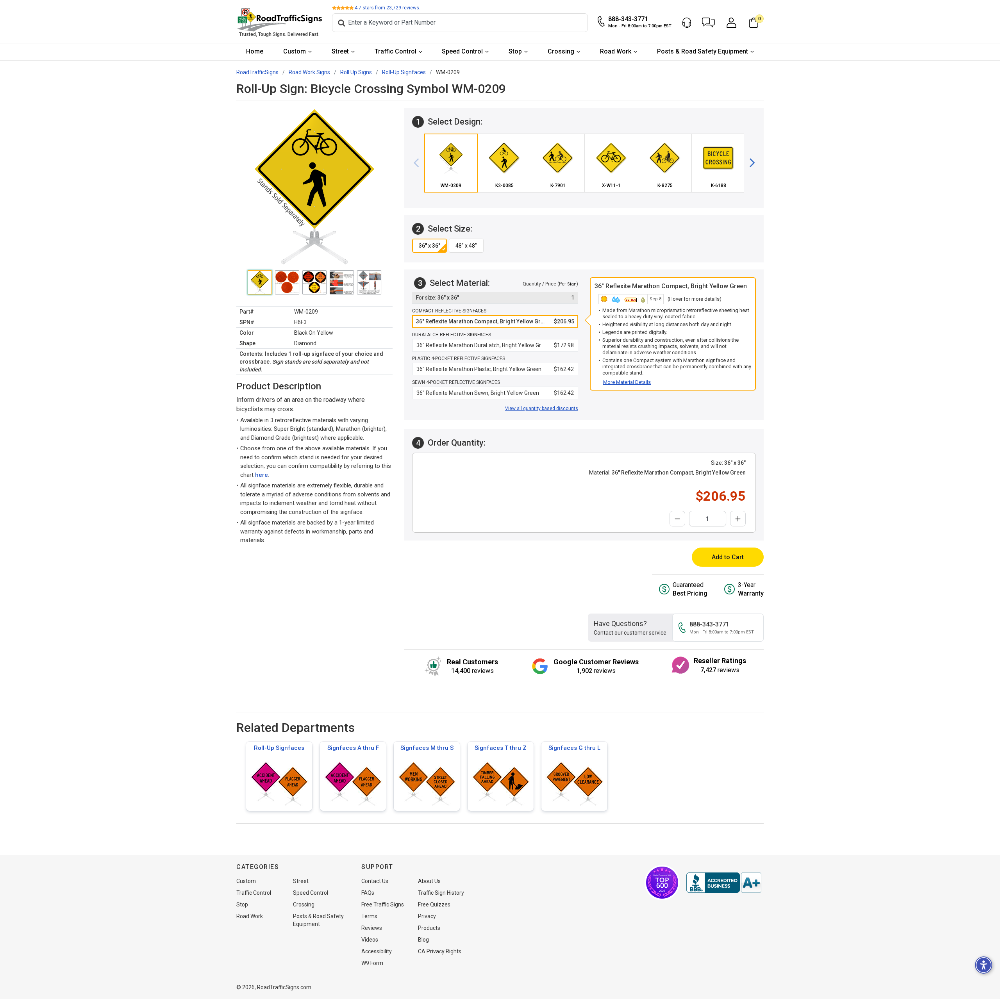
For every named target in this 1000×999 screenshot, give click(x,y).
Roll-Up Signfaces (279, 747)
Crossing (561, 51)
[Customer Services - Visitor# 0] (686, 23)
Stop (515, 51)
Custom (294, 51)
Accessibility (376, 951)
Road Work (615, 51)
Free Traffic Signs (382, 904)
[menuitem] (254, 51)
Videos (369, 940)
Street (340, 51)
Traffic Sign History (441, 893)
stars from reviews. (387, 8)
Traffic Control (395, 51)
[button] (708, 23)
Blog (423, 940)
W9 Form (372, 963)
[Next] (749, 163)
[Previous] (419, 163)
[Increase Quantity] (738, 518)
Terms (369, 916)
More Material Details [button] (627, 382)
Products (429, 928)
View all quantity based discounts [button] (541, 408)
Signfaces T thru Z (501, 747)
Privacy (427, 916)
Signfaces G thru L (574, 747)
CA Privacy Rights (439, 951)
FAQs (367, 893)
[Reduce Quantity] (677, 518)
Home (254, 51)
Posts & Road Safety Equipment (702, 51)
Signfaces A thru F (353, 747)
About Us (429, 881)
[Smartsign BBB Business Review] (723, 882)
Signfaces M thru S (427, 747)
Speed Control (462, 51)
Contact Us (374, 881)
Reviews (371, 928)
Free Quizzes (434, 904)
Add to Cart (728, 557)
